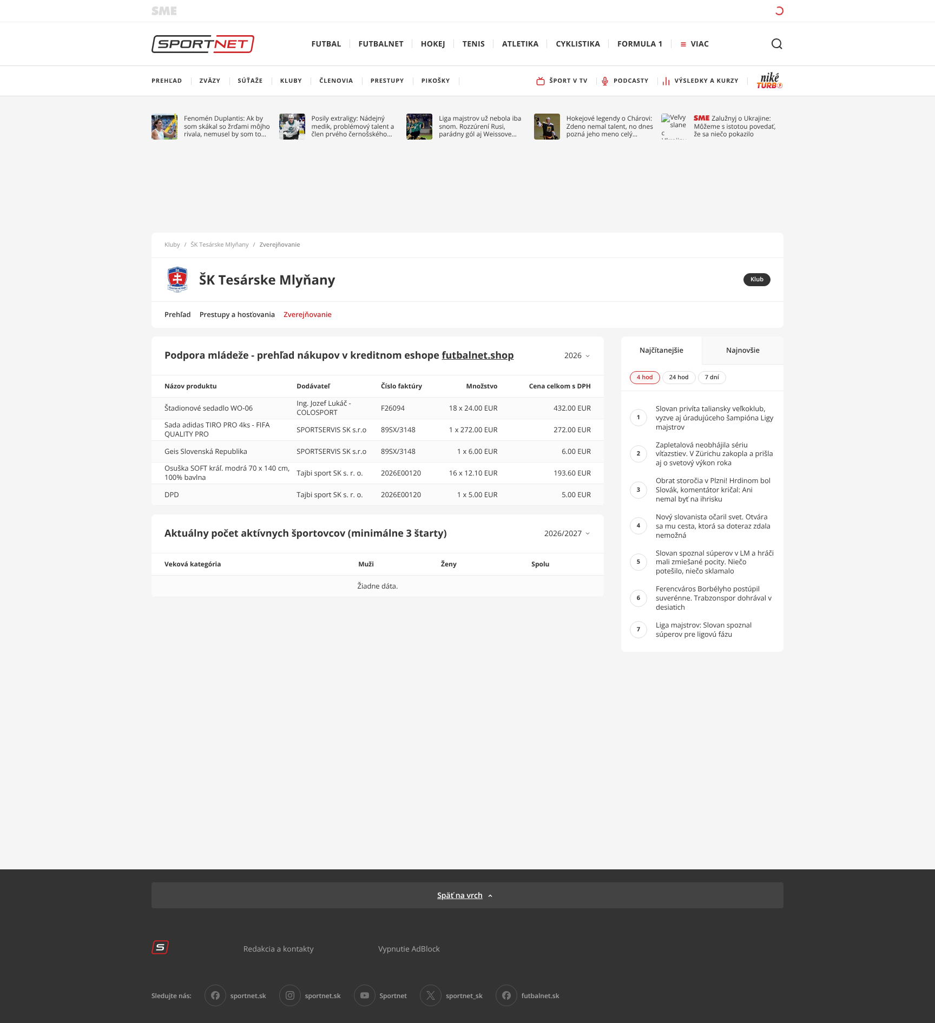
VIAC (700, 44)
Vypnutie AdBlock (409, 948)
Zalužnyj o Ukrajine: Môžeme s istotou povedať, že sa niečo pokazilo (734, 126)
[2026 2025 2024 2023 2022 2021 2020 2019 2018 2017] (577, 356)
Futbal (326, 44)
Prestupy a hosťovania (237, 314)
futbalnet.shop (478, 355)
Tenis (474, 44)
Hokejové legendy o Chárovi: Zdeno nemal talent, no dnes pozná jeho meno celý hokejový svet (610, 126)
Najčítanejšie (661, 350)
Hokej (433, 44)
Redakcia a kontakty (278, 948)
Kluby (172, 245)
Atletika (520, 44)
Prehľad (177, 314)
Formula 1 (640, 44)
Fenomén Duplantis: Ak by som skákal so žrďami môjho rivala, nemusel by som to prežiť (227, 126)
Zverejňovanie (308, 314)
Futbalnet (381, 44)
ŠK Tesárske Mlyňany (220, 245)
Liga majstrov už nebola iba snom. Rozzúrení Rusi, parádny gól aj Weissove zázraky (480, 126)
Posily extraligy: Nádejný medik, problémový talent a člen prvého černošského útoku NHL (353, 126)
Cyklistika (578, 44)
